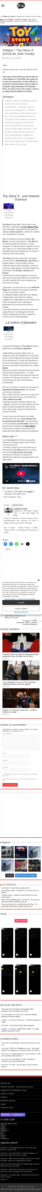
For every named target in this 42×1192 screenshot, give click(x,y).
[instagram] (31, 1186)
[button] (39, 580)
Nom (4, 753)
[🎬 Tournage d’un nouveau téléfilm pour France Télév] (34, 852)
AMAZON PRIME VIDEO (8, 1124)
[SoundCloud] (28, 1186)
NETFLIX (3, 1135)
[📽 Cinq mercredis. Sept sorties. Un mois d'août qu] (34, 865)
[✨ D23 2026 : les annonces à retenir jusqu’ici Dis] (21, 852)
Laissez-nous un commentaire (13, 58)
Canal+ (29, 491)
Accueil (4, 19)
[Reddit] (22, 1186)
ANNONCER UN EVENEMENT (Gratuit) (13, 1090)
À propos (7, 505)
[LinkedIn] (15, 1186)
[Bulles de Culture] (21, 5)
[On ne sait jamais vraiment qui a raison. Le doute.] (7, 852)
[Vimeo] (26, 1186)
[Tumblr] (24, 1186)
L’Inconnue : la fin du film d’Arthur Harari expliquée (17, 1025)
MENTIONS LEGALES (21, 612)
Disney (5, 368)
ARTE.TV (3, 1125)
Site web (5, 767)
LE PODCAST (9, 884)
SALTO (2, 1137)
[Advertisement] (21, 170)
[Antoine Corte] (8, 510)
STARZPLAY (4, 1139)
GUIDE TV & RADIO (7, 1094)
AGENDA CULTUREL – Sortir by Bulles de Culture (16, 1087)
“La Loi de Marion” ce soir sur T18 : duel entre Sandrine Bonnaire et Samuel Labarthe (19, 683)
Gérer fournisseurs (10, 599)
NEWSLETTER (5, 1083)
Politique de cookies (7, 1107)
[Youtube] (19, 1186)
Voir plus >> (4, 1179)
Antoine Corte (8, 57)
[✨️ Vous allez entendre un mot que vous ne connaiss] (21, 865)
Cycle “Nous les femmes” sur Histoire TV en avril (15, 616)
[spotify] (33, 1186)
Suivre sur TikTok (21, 921)
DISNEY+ (3, 1129)
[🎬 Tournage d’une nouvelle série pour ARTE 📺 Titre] (7, 865)
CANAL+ (3, 1127)
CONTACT (3, 1097)
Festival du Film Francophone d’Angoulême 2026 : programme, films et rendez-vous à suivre (20, 655)
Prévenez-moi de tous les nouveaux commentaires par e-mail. (20, 775)
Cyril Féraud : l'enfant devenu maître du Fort (15, 888)
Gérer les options (21, 609)
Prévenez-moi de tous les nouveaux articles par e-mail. (19, 780)
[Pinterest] (13, 1186)
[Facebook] (8, 1186)
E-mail (5, 760)
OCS (2, 1134)
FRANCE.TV (4, 1130)
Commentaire (7, 734)
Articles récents (17, 505)
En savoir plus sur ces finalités (26, 599)
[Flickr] (17, 1186)
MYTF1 (2, 1132)
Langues (3, 1104)
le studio (29, 227)
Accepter (21, 602)
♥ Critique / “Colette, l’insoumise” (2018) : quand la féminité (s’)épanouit (26, 621)
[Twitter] (8, 514)
